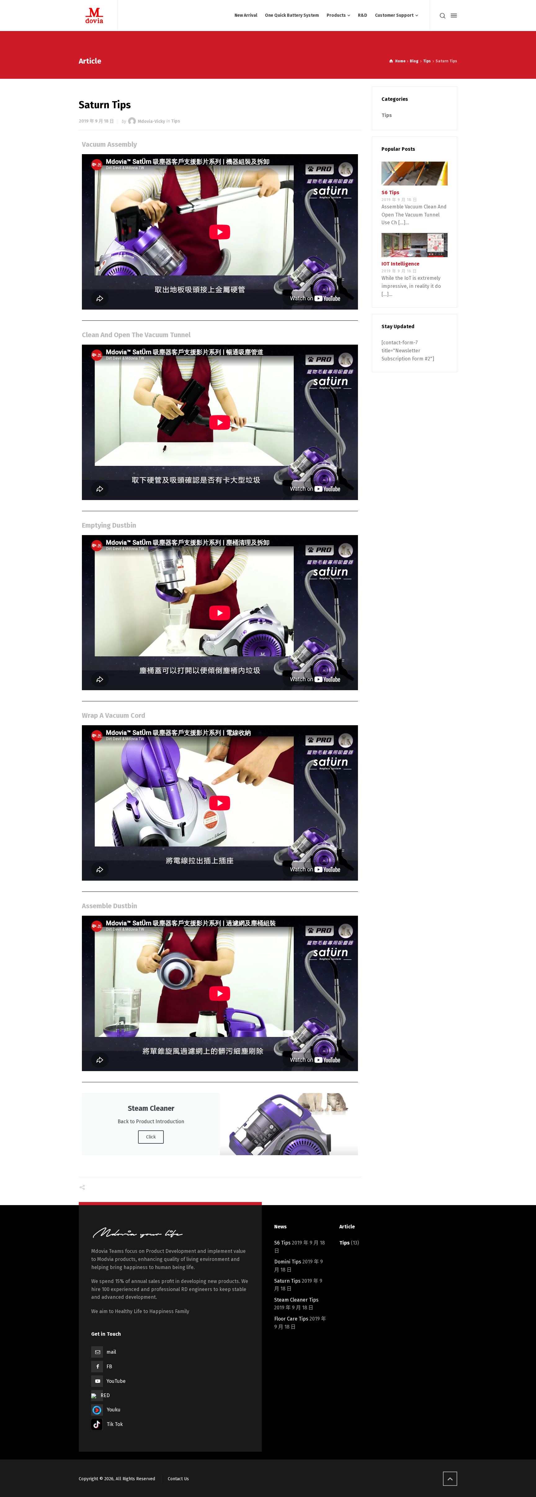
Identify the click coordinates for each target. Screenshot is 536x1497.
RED (105, 1395)
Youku (113, 1410)
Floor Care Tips (291, 1319)
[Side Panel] (452, 15)
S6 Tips (390, 192)
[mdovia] (94, 15)
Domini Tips (287, 1262)
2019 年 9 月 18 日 (96, 121)
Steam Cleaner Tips (296, 1300)
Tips (175, 121)
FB (109, 1367)
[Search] (442, 15)
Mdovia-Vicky (151, 121)
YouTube (116, 1381)
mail (111, 1352)
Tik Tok (115, 1424)
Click (151, 1137)
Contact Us (178, 1478)
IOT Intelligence (400, 264)
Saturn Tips (287, 1281)
